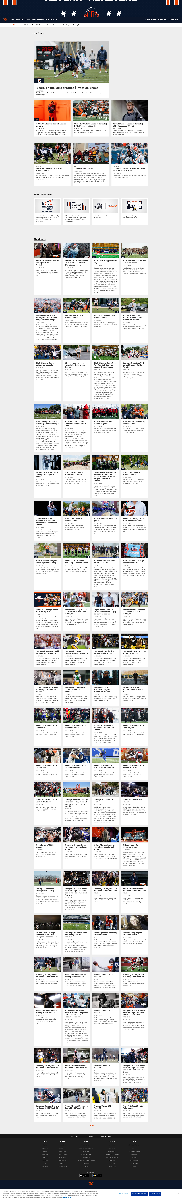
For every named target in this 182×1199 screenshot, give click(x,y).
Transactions (45, 1166)
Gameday (112, 1142)
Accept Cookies (155, 1193)
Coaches (45, 1151)
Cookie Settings (124, 1193)
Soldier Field (112, 1163)
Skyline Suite (86, 1157)
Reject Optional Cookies (139, 1193)
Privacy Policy (66, 1197)
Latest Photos (62, 1148)
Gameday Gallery (62, 1160)
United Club (86, 1166)
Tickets (86, 1142)
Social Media (134, 1163)
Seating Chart (111, 1160)
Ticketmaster (86, 1163)
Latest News (63, 1145)
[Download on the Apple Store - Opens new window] (84, 1175)
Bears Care (134, 1148)
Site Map (134, 1166)
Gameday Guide (112, 1151)
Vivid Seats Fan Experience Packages (86, 1160)
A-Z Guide (112, 1145)
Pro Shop (134, 1157)
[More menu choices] (60, 19)
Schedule (45, 1157)
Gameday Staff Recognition (112, 1154)
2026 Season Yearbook (134, 1145)
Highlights (62, 1163)
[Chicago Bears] (91, 1184)
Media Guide (45, 1154)
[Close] (179, 1194)
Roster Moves (62, 1157)
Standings (45, 1160)
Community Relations (134, 1151)
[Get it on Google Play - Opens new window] (97, 1176)
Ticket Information (86, 1145)
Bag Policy (112, 1148)
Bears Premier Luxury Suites (86, 1148)
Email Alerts (134, 1154)
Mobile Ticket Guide (86, 1154)
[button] (91, 227)
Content (62, 1142)
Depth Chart (45, 1148)
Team (45, 1142)
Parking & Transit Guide (112, 1157)
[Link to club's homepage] (5, 19)
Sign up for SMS (134, 1160)
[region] (91, 1194)
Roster (45, 1145)
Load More (91, 1125)
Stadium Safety (112, 1166)
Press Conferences (62, 1166)
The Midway (86, 1151)
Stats (45, 1163)
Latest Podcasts (62, 1154)
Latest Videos (62, 1151)
